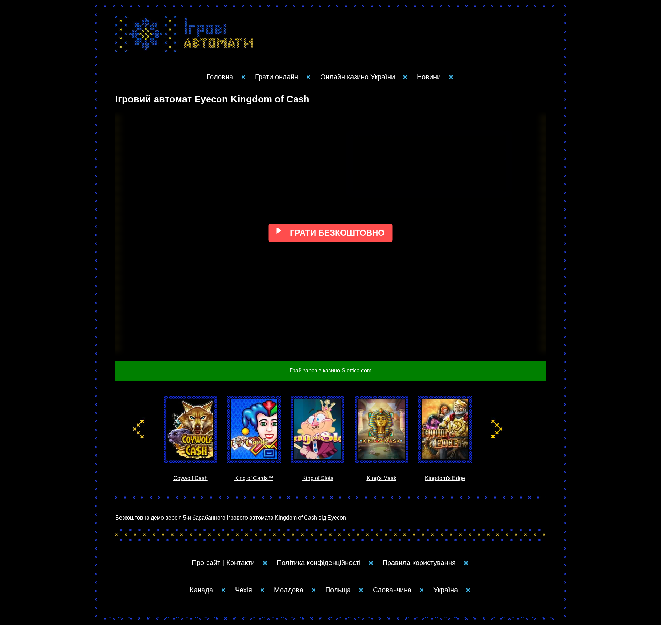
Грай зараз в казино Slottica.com (330, 370)
